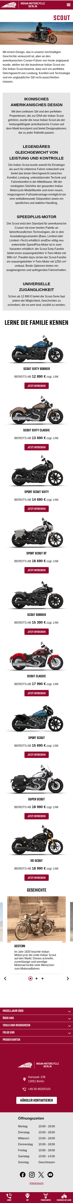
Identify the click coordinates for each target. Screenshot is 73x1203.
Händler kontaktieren (36, 1101)
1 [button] (30, 978)
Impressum (36, 1183)
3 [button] (42, 978)
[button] (5, 978)
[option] (36, 936)
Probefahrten (11, 1039)
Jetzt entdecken (37, 386)
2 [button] (36, 978)
